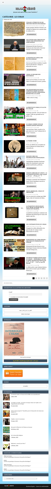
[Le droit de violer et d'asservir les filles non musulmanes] (6, 397)
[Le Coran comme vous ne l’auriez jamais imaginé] (14, 129)
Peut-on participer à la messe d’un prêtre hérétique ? (18, 457)
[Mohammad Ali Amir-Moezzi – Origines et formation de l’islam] (14, 245)
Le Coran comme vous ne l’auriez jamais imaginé (34, 124)
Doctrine (33, 25)
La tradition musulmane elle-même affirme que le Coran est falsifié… (35, 208)
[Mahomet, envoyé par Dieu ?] (6, 446)
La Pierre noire (31, 140)
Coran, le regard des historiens (33, 75)
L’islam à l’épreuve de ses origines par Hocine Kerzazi (35, 23)
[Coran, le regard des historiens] (14, 80)
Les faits (41, 61)
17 (39, 226)
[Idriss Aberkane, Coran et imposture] (14, 196)
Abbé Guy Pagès (8, 456)
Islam (37, 25)
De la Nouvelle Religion (17, 435)
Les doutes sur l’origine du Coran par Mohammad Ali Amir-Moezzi (35, 41)
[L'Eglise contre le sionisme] (6, 421)
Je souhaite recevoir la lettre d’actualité (19, 297)
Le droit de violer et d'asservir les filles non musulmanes (25, 394)
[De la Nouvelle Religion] (6, 438)
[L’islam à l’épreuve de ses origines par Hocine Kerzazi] (14, 29)
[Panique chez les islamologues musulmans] (14, 162)
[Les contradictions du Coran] (14, 230)
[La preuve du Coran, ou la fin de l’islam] (14, 113)
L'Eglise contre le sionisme (18, 419)
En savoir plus (31, 34)
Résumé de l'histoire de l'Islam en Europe (21, 427)
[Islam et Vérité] (25, 12)
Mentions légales (30, 486)
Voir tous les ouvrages (25, 357)
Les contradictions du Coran (36, 224)
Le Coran (40, 25)
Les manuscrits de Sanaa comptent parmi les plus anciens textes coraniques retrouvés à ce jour (35, 91)
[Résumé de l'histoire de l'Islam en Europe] (6, 430)
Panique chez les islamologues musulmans (35, 157)
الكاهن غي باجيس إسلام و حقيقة (25, 310)
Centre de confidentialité (42, 486)
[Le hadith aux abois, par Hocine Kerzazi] (14, 63)
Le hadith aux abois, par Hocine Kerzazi (34, 58)
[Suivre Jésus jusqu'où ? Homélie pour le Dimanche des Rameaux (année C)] (6, 413)
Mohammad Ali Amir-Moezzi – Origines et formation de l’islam (36, 241)
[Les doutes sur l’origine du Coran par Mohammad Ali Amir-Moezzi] (14, 45)
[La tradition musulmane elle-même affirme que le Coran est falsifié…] (14, 212)
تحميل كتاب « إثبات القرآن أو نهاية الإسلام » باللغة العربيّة (25, 360)
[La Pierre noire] (14, 146)
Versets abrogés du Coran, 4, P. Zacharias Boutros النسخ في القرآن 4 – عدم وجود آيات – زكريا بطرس (36, 174)
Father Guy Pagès (25, 314)
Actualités (25, 386)
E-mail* (10, 292)
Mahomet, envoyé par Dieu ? (18, 443)
